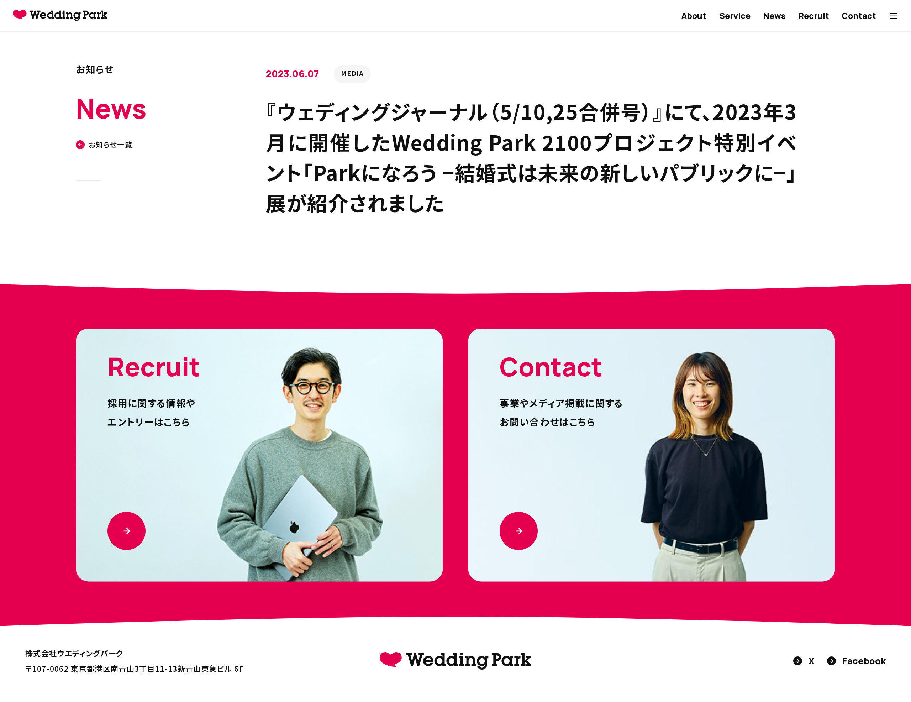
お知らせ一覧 (110, 144)
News (774, 15)
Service (735, 15)
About (693, 15)
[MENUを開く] (893, 16)
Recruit (813, 15)
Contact (859, 15)
